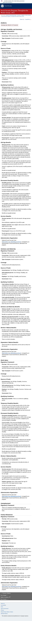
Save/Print (27, 19)
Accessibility (3, 605)
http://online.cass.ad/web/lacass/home (11, 241)
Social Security (8, 6)
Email (21, 19)
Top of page (3, 595)
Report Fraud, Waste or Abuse (7, 611)
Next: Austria (3, 599)
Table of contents (5, 597)
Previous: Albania (6, 593)
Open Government (4, 608)
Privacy (2, 610)
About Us (3, 603)
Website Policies (4, 613)
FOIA (2, 606)
